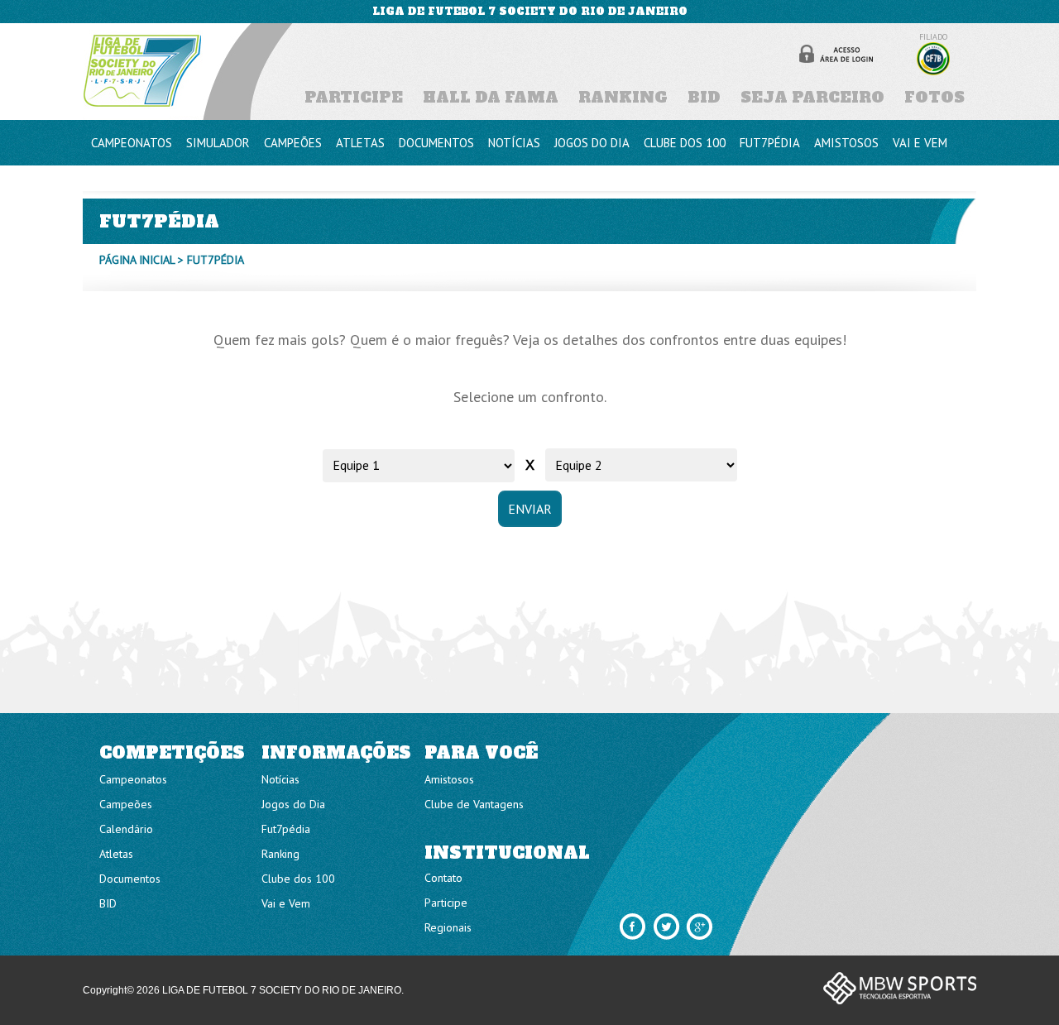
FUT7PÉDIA (770, 143)
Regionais (448, 927)
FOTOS (934, 97)
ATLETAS (360, 143)
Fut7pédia (285, 828)
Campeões (125, 804)
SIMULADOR (218, 143)
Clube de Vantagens (474, 804)
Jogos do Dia (293, 804)
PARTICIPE (353, 97)
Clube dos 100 (298, 878)
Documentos (130, 878)
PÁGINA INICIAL (137, 259)
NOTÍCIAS (514, 143)
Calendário (126, 828)
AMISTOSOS (846, 143)
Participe (445, 902)
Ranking (280, 853)
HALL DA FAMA (490, 97)
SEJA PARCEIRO (812, 97)
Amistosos (449, 779)
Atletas (116, 853)
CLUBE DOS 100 (685, 143)
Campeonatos (133, 779)
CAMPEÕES (293, 143)
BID (704, 97)
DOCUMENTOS (436, 143)
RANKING (623, 97)
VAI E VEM (920, 143)
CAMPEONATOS (131, 143)
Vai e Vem (285, 903)
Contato (443, 877)
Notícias (280, 779)
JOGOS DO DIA (592, 143)
